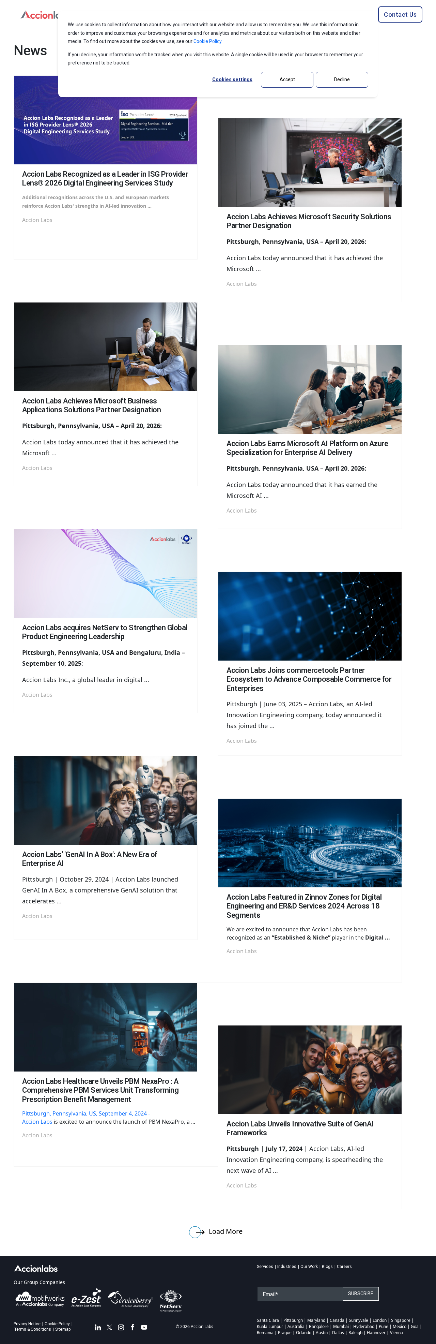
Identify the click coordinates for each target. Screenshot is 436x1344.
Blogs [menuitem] (327, 1266)
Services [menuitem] (265, 1266)
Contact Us (400, 14)
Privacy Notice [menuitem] (27, 1323)
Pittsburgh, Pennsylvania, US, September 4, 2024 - (86, 1113)
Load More (225, 1231)
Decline (342, 79)
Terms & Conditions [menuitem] (32, 1329)
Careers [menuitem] (344, 1266)
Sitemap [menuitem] (63, 1329)
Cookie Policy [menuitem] (57, 1323)
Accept (287, 79)
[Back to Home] (46, 14)
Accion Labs (37, 1121)
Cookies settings (232, 79)
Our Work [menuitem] (309, 1266)
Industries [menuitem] (286, 1266)
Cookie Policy (207, 41)
